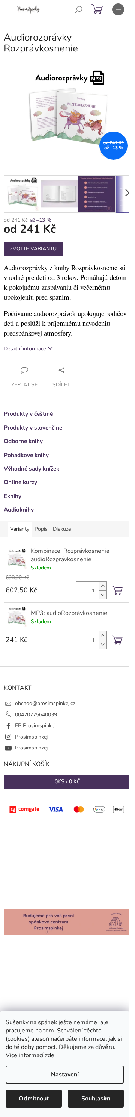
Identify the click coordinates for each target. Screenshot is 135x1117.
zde (49, 1055)
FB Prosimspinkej (35, 725)
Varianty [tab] (19, 529)
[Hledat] (78, 9)
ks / (67, 781)
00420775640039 (36, 714)
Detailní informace (25, 348)
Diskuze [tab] (62, 529)
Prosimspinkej (31, 736)
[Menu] (118, 9)
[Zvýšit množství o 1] (102, 586)
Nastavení (65, 1074)
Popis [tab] (41, 529)
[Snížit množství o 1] (102, 594)
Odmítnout (34, 1098)
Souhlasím (95, 1098)
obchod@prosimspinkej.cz (45, 703)
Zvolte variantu (33, 248)
